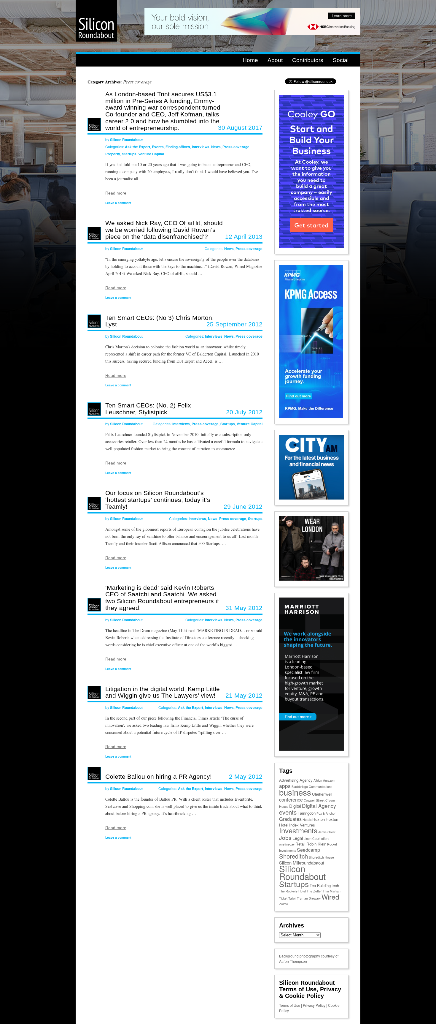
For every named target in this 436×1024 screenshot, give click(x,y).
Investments (298, 830)
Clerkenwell (322, 794)
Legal (297, 838)
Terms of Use (289, 1005)
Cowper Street (314, 800)
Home (250, 60)
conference (291, 799)
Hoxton (318, 819)
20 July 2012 (244, 412)
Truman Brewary (309, 898)
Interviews (200, 146)
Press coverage (235, 146)
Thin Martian (331, 891)
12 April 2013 (243, 236)
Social (341, 60)
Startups (129, 154)
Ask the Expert (137, 146)
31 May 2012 (243, 607)
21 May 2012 (243, 695)
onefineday (287, 844)
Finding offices (178, 146)
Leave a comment (118, 202)
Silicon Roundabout (126, 139)
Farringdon (306, 813)
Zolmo (283, 904)
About (275, 60)
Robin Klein (316, 844)
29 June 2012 (243, 506)
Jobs (285, 837)
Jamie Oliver (326, 832)
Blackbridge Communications (312, 786)
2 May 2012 (245, 776)
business (295, 792)
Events (158, 146)
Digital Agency (319, 805)
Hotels (307, 819)
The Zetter (314, 891)
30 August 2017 (240, 127)
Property (112, 154)
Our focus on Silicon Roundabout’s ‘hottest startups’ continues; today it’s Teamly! (157, 499)
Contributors (307, 60)
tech (335, 885)
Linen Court (312, 838)
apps (285, 785)
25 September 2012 (234, 324)
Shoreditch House (321, 857)
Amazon (329, 780)
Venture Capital (151, 154)
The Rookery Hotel (292, 891)
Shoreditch (293, 855)
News (216, 146)
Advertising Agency (296, 780)
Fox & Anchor (326, 813)
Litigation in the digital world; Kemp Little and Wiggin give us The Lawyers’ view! (162, 692)
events (288, 811)
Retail (300, 844)
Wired (330, 896)
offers (325, 838)
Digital (295, 806)
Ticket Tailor (287, 898)
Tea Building (320, 885)
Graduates (290, 818)
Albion (318, 780)
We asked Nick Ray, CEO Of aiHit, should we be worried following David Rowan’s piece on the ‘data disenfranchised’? (164, 229)
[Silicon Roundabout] (96, 40)
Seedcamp (308, 849)
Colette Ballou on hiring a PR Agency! (158, 776)
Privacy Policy (314, 1005)
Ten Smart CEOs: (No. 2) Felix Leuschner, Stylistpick (148, 408)
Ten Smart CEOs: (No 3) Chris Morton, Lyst (159, 321)
